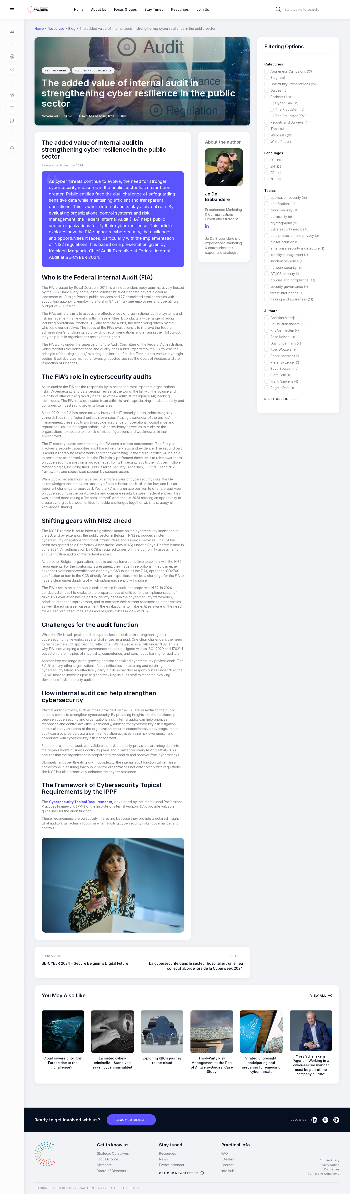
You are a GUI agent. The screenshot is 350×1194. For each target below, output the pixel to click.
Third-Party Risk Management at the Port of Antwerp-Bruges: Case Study (212, 1065)
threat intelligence (286, 293)
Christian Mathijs (285, 318)
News (163, 1159)
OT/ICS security (284, 274)
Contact (227, 1165)
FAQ (224, 1153)
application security (288, 197)
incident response (287, 261)
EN (276, 166)
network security (286, 267)
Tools (277, 129)
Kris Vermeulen (284, 330)
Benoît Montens (284, 356)
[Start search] (278, 9)
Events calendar (171, 1165)
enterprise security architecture (297, 248)
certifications (56, 70)
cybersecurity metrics (289, 229)
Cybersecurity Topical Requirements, (81, 802)
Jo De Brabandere (288, 324)
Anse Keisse (282, 337)
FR (275, 173)
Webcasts (281, 135)
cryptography (283, 223)
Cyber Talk (286, 103)
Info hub (227, 1171)
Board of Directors (111, 1171)
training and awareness (291, 299)
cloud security (284, 210)
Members (104, 1165)
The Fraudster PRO (293, 116)
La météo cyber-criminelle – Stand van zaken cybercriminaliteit (112, 1062)
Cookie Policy (329, 1160)
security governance (289, 287)
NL (275, 179)
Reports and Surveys (289, 122)
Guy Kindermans (286, 343)
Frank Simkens (284, 381)
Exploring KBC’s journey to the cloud (162, 1060)
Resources (56, 28)
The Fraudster (289, 109)
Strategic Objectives (113, 1153)
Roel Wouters (283, 349)
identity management (289, 255)
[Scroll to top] (343, 1182)
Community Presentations (293, 84)
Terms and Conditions (323, 1173)
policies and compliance (93, 70)
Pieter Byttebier (284, 362)
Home (39, 28)
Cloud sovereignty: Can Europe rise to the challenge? (62, 1062)
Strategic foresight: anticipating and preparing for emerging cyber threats (261, 1065)
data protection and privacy (295, 236)
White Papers (283, 142)
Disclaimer (331, 1169)
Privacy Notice (329, 1165)
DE (275, 160)
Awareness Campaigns (291, 71)
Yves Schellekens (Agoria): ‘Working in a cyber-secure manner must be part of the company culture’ (311, 1065)
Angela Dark (282, 388)
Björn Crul (280, 375)
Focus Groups (108, 1159)
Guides (278, 90)
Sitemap (227, 1159)
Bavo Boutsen (284, 368)
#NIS (125, 116)
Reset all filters (280, 399)
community (281, 217)
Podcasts (280, 97)
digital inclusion (285, 242)
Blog (71, 28)
